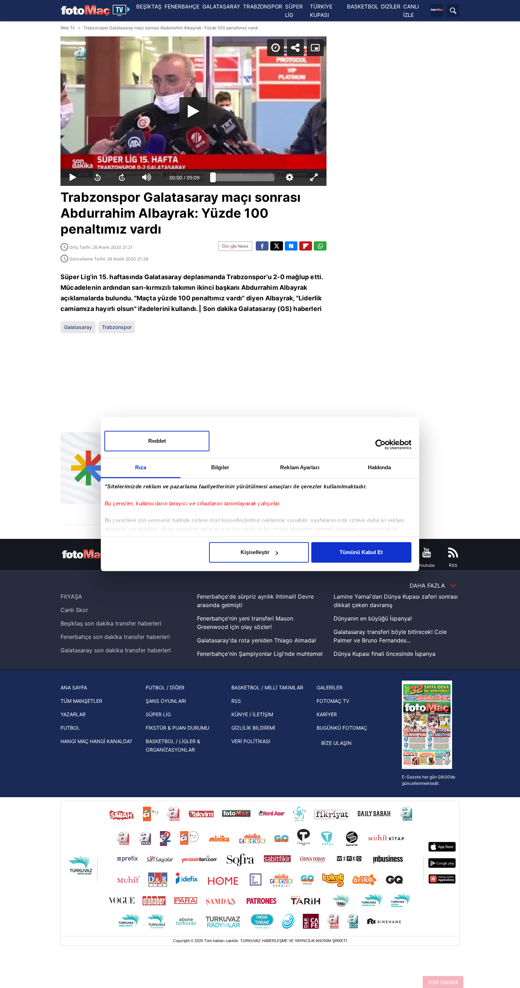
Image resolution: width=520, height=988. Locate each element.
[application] (193, 111)
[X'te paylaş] (276, 246)
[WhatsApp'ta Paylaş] (320, 246)
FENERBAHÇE (182, 6)
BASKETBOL (362, 6)
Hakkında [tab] (379, 467)
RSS (236, 701)
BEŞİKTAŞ (149, 6)
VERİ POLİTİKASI (250, 741)
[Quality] (289, 177)
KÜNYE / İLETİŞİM (252, 714)
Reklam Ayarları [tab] (299, 467)
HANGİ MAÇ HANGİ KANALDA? (96, 741)
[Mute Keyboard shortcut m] (146, 177)
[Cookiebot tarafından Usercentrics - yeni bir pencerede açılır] (380, 444)
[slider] (243, 177)
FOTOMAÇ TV (333, 701)
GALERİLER (329, 687)
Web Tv (67, 27)
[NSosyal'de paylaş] (291, 246)
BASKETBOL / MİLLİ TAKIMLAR (267, 687)
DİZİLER (390, 6)
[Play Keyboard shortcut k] (72, 177)
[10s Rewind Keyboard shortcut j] (97, 177)
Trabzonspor (117, 327)
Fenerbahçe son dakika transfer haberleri (115, 636)
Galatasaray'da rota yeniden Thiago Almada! (256, 640)
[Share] (295, 47)
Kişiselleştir (255, 552)
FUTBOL (70, 728)
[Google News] (235, 246)
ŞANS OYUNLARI (166, 701)
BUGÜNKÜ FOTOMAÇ (342, 728)
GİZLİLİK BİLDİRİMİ (253, 728)
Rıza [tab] (140, 467)
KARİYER (327, 714)
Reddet (157, 441)
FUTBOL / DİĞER (165, 687)
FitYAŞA (71, 596)
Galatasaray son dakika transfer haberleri (115, 650)
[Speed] (275, 47)
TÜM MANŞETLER (81, 701)
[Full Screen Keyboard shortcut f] (314, 177)
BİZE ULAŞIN (336, 743)
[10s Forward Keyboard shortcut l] (122, 177)
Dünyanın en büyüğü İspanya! (373, 618)
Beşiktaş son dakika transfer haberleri (110, 623)
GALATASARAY (221, 6)
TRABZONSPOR (262, 6)
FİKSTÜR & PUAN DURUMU (177, 728)
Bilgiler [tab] (220, 467)
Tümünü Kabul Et (361, 552)
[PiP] (315, 47)
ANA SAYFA (73, 687)
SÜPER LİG (158, 714)
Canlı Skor (74, 609)
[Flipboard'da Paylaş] (305, 246)
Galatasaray (78, 327)
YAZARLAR (73, 714)
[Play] (193, 111)
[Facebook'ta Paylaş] (262, 246)
